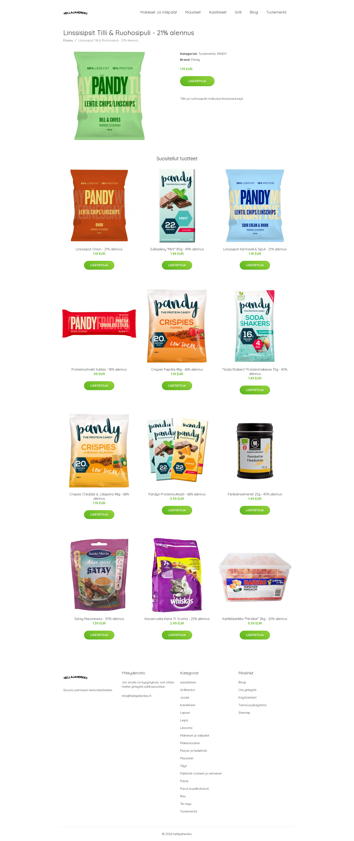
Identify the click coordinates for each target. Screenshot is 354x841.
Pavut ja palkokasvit (194, 789)
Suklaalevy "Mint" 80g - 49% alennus (177, 249)
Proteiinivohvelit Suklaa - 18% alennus (99, 369)
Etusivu (68, 40)
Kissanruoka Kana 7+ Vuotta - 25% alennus (177, 619)
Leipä (184, 720)
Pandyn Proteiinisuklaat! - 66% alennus (177, 494)
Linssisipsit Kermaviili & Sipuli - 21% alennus (255, 249)
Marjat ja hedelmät (193, 751)
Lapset (185, 713)
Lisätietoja (197, 81)
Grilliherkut (187, 690)
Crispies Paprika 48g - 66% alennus (177, 369)
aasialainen (188, 682)
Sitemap (244, 713)
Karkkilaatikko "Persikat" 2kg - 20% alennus (254, 619)
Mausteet (193, 12)
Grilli (238, 12)
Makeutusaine (190, 743)
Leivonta (186, 728)
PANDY (222, 54)
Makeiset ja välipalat (158, 12)
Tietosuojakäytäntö (252, 705)
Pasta (184, 781)
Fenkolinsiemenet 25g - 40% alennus (255, 494)
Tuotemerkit (276, 12)
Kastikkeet (218, 12)
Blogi (254, 12)
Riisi (183, 796)
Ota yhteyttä (247, 690)
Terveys (186, 804)
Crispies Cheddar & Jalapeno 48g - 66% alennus (99, 496)
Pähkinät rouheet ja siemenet (201, 773)
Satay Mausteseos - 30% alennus (99, 619)
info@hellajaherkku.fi (136, 696)
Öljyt (183, 766)
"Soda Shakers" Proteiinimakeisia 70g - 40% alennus (254, 371)
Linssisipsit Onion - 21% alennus (99, 249)
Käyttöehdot (247, 697)
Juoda (184, 697)
